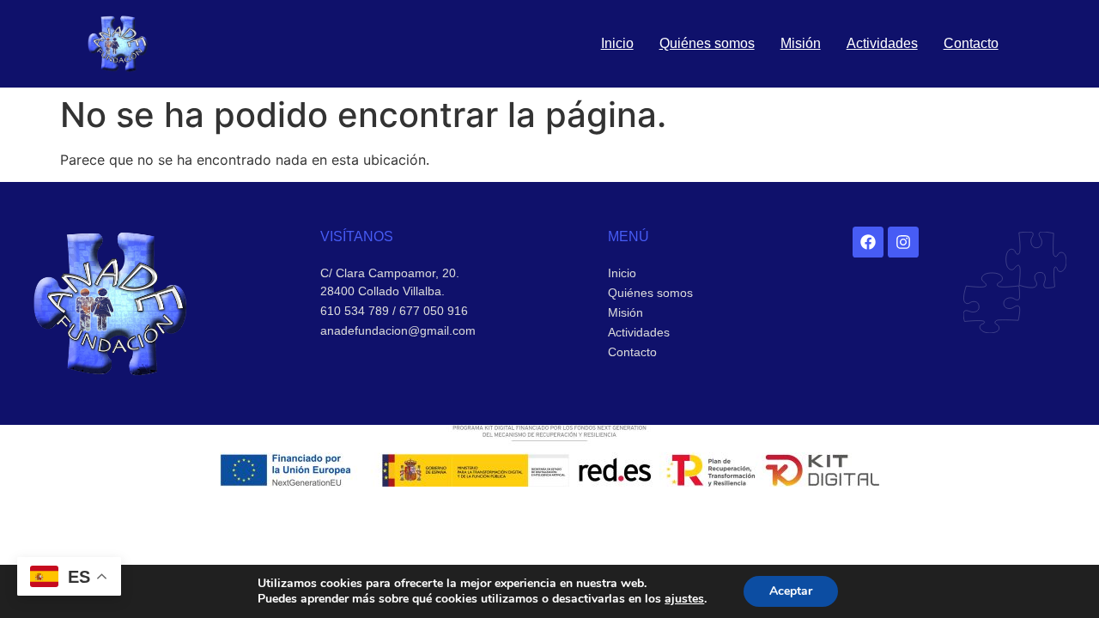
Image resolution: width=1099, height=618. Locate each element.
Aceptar (790, 591)
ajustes (684, 599)
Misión (800, 43)
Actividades (882, 43)
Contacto (971, 43)
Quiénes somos (707, 43)
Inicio (617, 43)
